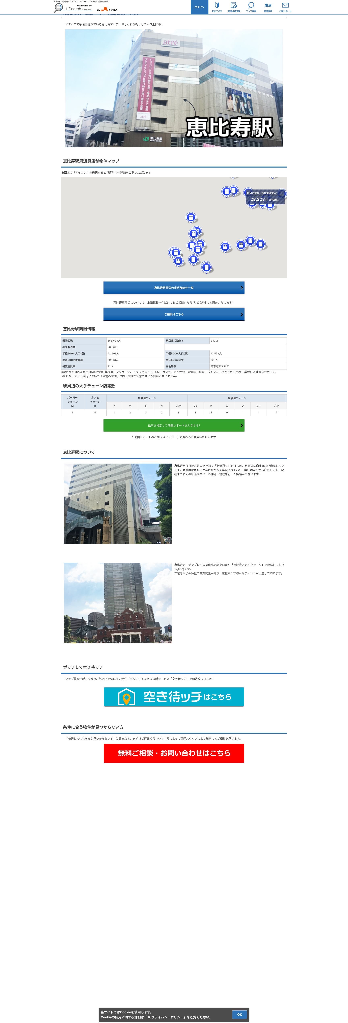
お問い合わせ (285, 11)
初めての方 (217, 11)
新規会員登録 (234, 11)
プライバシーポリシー (167, 1017)
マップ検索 (251, 11)
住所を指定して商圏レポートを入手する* (174, 425)
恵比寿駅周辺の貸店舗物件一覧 (174, 287)
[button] (251, 241)
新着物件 (268, 11)
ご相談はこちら (174, 314)
